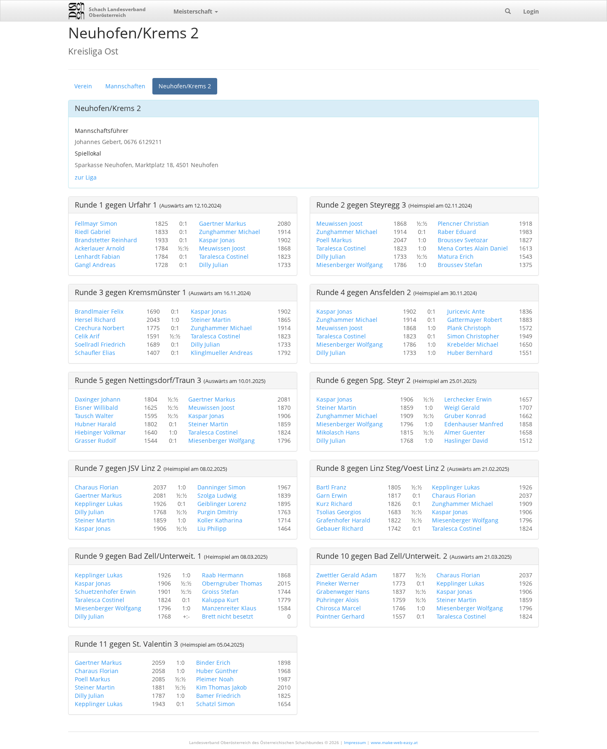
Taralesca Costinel (224, 256)
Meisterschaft (193, 11)
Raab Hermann (223, 575)
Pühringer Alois (337, 600)
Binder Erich (213, 662)
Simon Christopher (473, 336)
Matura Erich (456, 256)
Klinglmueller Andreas (222, 353)
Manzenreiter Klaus (229, 608)
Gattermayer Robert (474, 320)
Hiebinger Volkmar (100, 432)
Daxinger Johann (98, 399)
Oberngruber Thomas (232, 583)
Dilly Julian (213, 265)
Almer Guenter (464, 432)
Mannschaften (125, 86)
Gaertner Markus (222, 223)
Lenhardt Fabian (97, 256)
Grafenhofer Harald (343, 520)
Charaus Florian (97, 487)
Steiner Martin (211, 320)
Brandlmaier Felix (99, 311)
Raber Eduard (457, 232)
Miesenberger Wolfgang (349, 265)
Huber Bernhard (470, 353)
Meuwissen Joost (222, 248)
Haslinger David (466, 440)
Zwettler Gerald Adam (346, 575)
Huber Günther (217, 671)
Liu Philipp (212, 528)
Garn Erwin (331, 495)
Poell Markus (334, 240)
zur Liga (86, 177)
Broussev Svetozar (463, 240)
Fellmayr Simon (96, 223)
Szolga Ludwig (217, 495)
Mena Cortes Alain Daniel (473, 248)
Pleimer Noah (215, 679)
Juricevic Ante (466, 311)
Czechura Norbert (99, 328)
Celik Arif (87, 336)
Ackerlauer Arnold (100, 248)
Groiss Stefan (220, 591)
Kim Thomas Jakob (221, 687)
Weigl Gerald (462, 407)
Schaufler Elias (95, 353)
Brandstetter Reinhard (106, 240)
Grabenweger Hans (343, 591)
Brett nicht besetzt (227, 616)
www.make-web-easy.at (394, 742)
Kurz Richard (334, 504)
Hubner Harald (95, 424)
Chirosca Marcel (338, 608)
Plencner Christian (463, 223)
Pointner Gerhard (340, 616)
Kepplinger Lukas (99, 504)
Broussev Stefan (460, 265)
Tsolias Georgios (338, 512)
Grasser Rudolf (95, 440)
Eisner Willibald (96, 407)
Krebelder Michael (472, 344)
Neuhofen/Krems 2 (185, 86)
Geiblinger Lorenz (222, 504)
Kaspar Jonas (217, 240)
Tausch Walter (94, 416)
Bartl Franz (331, 487)
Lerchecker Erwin (468, 399)
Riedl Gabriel (93, 232)
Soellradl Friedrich (100, 344)
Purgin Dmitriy (217, 512)
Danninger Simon (221, 487)
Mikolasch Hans (338, 432)
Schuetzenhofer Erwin (105, 591)
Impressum (355, 742)
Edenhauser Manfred (473, 424)
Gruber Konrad (465, 416)
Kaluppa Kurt (220, 600)
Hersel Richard (95, 320)
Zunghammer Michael (229, 232)
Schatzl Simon (215, 704)
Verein (83, 86)
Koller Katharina (219, 520)
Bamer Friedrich (218, 695)
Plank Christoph (469, 328)
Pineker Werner (337, 583)
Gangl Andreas (95, 265)
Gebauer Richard (339, 528)
